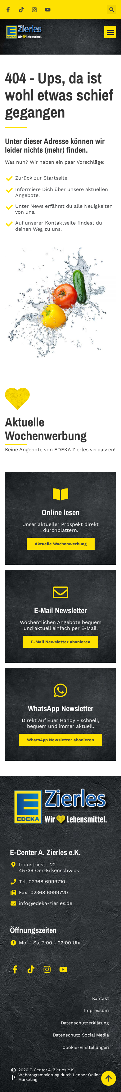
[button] (111, 9)
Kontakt (100, 998)
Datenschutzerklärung (85, 1022)
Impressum (96, 1010)
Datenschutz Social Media (81, 1034)
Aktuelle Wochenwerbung (61, 544)
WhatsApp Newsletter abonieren (60, 740)
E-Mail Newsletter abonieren (60, 642)
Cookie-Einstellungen (85, 1047)
